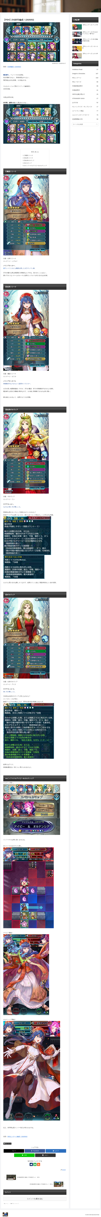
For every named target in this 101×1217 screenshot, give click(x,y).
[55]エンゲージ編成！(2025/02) (17, 1136)
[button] (45, 1155)
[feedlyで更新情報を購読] (34, 1164)
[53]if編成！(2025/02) (14, 67)
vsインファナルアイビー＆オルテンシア (35, 165)
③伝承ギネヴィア (29, 160)
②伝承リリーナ (28, 158)
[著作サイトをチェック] (31, 1164)
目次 (32, 152)
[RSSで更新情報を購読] (38, 1164)
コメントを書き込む (35, 1199)
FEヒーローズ (8, 1143)
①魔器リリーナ (28, 155)
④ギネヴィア (28, 163)
